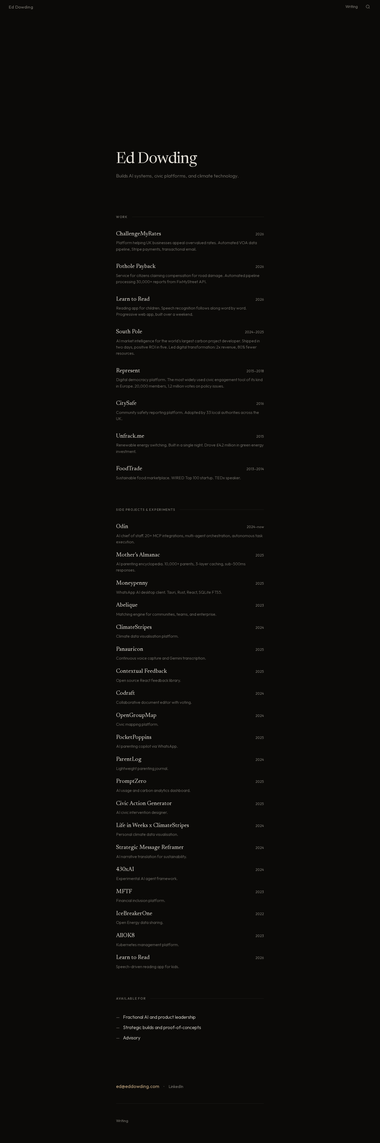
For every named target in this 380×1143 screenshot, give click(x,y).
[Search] (367, 6)
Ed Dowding (21, 7)
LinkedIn (176, 1086)
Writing (351, 6)
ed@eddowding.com (137, 1086)
